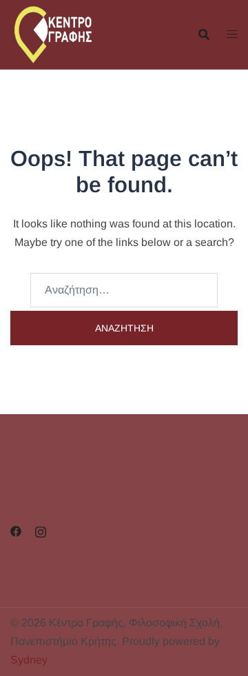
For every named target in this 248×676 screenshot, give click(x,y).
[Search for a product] (203, 34)
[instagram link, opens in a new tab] (40, 531)
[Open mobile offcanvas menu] (232, 34)
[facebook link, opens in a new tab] (15, 531)
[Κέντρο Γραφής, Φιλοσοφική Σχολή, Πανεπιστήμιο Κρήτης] (67, 33)
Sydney (29, 660)
